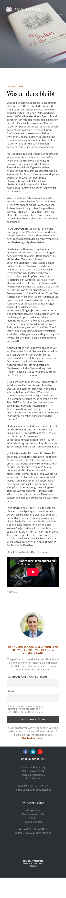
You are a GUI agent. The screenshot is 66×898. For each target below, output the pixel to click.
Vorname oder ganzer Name (28, 676)
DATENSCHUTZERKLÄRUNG (33, 863)
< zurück (12, 591)
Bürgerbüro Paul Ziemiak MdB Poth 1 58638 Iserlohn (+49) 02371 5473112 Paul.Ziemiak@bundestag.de (33, 821)
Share (59, 14)
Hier (9, 552)
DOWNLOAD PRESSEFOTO (33, 861)
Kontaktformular (32, 738)
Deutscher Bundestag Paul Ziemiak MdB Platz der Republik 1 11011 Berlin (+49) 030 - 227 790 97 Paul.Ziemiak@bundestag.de (33, 778)
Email (11, 691)
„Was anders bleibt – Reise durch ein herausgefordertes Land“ (31, 523)
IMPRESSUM (33, 866)
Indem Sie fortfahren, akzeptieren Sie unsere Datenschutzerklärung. (25, 709)
